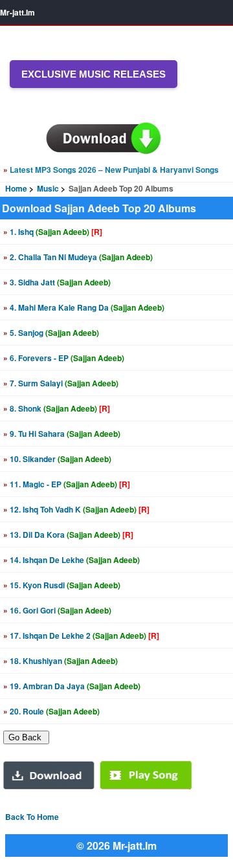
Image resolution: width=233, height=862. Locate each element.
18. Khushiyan (60, 661)
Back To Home (32, 817)
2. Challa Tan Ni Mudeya (78, 257)
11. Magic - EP (66, 484)
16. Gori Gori (57, 610)
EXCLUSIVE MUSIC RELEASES (93, 74)
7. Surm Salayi (60, 383)
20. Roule (51, 711)
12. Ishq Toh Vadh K (76, 509)
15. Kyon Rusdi (61, 585)
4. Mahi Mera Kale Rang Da (83, 307)
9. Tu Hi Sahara (61, 433)
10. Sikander (57, 459)
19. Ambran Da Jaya (71, 686)
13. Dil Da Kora (68, 534)
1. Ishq (52, 232)
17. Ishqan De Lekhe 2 (81, 635)
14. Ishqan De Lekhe (71, 560)
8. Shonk (56, 408)
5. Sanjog (51, 332)
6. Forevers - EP (63, 358)
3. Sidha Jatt (57, 282)
